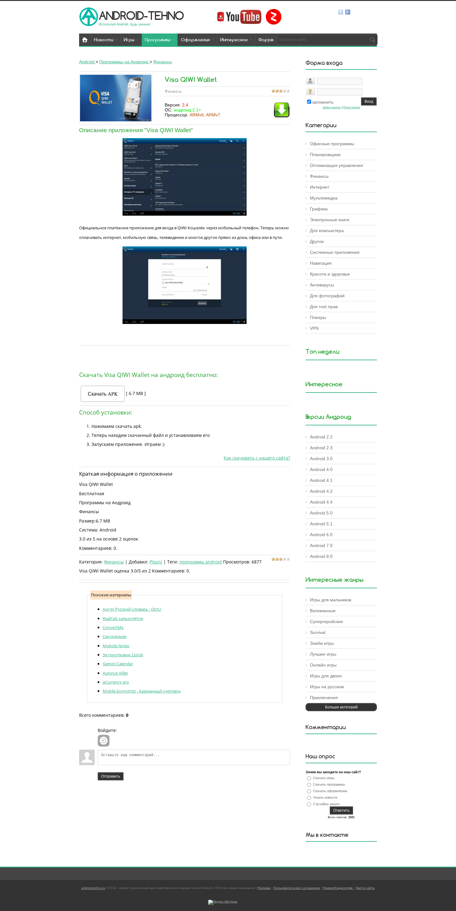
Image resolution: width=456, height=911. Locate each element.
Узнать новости (325, 797)
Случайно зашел (326, 804)
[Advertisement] (184, 357)
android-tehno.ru (93, 888)
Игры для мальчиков (330, 599)
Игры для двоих (326, 675)
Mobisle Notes (116, 645)
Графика (319, 208)
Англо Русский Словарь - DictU (132, 609)
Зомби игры (322, 643)
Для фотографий (327, 295)
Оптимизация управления (336, 165)
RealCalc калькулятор (123, 618)
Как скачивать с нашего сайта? (257, 458)
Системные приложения (335, 252)
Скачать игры (323, 778)
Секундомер (115, 636)
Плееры (318, 317)
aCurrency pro (116, 682)
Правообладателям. (338, 888)
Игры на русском (327, 686)
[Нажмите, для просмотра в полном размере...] (185, 214)
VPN (314, 328)
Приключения (324, 697)
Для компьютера (327, 230)
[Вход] (104, 741)
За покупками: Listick (123, 654)
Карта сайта (365, 888)
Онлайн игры (323, 664)
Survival (317, 632)
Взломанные (323, 610)
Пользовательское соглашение (296, 888)
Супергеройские (326, 621)
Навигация (321, 263)
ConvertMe (113, 627)
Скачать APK (103, 393)
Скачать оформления (330, 791)
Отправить (110, 776)
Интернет (319, 187)
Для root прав (324, 306)
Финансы (114, 562)
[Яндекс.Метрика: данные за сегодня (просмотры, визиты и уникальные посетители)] (222, 902)
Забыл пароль (332, 107)
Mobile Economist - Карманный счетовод (142, 691)
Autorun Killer (115, 673)
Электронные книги (329, 219)
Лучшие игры (323, 654)
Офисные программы (332, 143)
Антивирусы (322, 284)
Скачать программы (329, 784)
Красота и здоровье (330, 274)
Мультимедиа (324, 197)
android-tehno (141, 15)
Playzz (156, 562)
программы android (200, 562)
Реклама (263, 888)
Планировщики (325, 154)
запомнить (322, 102)
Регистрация (351, 107)
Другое (317, 241)
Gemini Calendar (118, 663)
